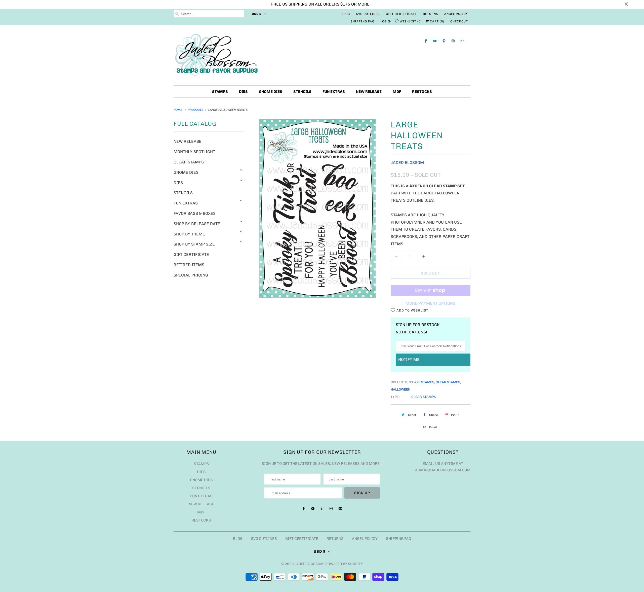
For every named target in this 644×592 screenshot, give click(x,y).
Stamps (220, 91)
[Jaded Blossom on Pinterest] (444, 41)
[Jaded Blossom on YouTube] (435, 41)
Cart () (436, 21)
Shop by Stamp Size (194, 244)
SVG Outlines (368, 14)
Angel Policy (456, 14)
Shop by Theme (189, 234)
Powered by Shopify (344, 564)
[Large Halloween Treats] (317, 208)
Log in (385, 21)
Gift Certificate (401, 14)
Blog (345, 14)
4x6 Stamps (424, 382)
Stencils (302, 91)
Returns (430, 14)
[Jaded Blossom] (322, 56)
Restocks (422, 91)
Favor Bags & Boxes (195, 213)
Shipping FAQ (362, 21)
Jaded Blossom (407, 162)
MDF (397, 91)
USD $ (256, 14)
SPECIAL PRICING (191, 275)
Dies (243, 91)
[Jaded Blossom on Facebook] (426, 41)
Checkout (459, 21)
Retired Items (189, 264)
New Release (369, 91)
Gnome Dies (270, 91)
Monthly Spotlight (194, 151)
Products (196, 110)
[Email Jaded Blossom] (462, 41)
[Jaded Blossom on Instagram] (453, 41)
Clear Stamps (189, 162)
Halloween (400, 389)
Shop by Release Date (197, 223)
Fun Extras (334, 91)
